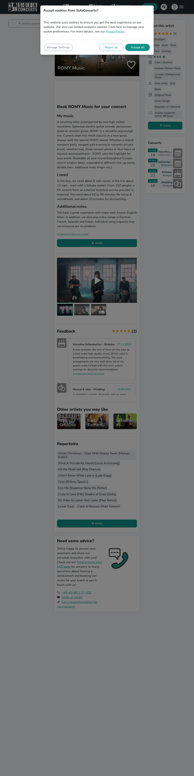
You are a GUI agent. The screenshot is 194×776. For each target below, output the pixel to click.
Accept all (138, 47)
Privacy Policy (115, 31)
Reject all (111, 47)
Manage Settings (58, 47)
